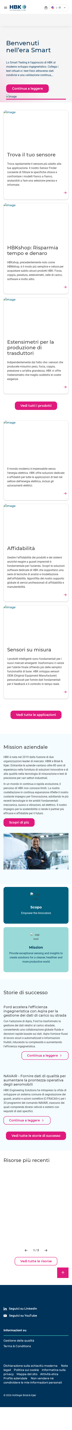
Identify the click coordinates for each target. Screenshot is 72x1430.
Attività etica (49, 1374)
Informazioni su (14, 1330)
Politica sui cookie (26, 1370)
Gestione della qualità (18, 1340)
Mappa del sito (27, 1374)
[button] (26, 1250)
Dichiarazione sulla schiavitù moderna (30, 1365)
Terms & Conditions (17, 1346)
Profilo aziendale (15, 1378)
